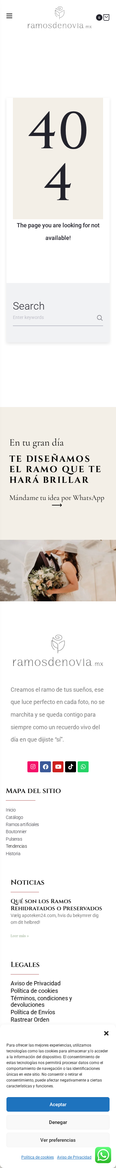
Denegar (58, 1122)
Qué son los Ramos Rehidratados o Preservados (56, 905)
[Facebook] (45, 766)
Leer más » (20, 935)
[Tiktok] (70, 766)
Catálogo (14, 817)
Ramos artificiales (22, 824)
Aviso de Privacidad (74, 1157)
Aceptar (58, 1104)
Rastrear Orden (30, 1019)
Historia (13, 853)
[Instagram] (32, 766)
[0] (106, 17)
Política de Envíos (33, 1012)
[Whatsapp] (83, 766)
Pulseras (14, 839)
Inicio (10, 809)
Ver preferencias (58, 1140)
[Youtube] (58, 766)
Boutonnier (16, 831)
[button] (106, 1032)
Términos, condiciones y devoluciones (41, 1001)
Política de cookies (37, 1157)
